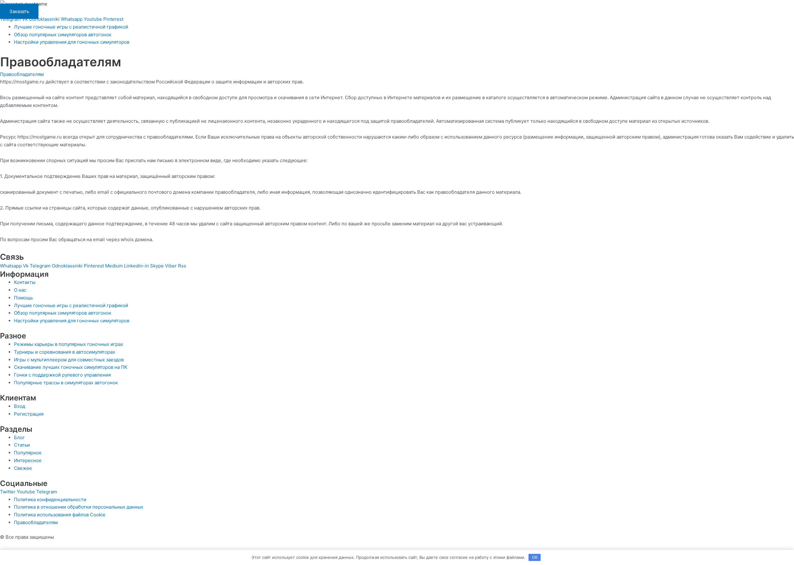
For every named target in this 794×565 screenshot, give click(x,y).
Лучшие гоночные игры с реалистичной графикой (71, 27)
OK (535, 557)
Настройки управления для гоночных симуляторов (71, 42)
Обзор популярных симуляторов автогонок (62, 35)
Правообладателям (22, 74)
